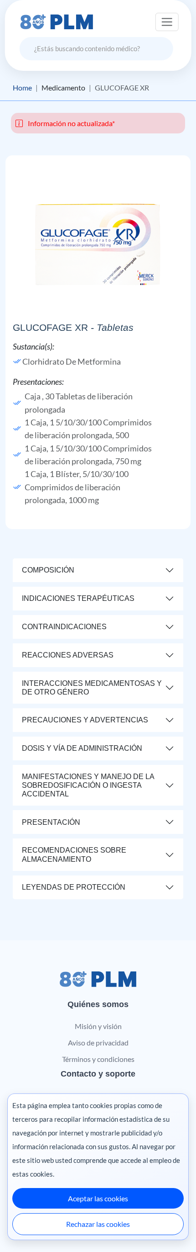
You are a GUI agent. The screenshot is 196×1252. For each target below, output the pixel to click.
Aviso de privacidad (98, 1042)
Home (22, 88)
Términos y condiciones (98, 1059)
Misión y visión (98, 1026)
